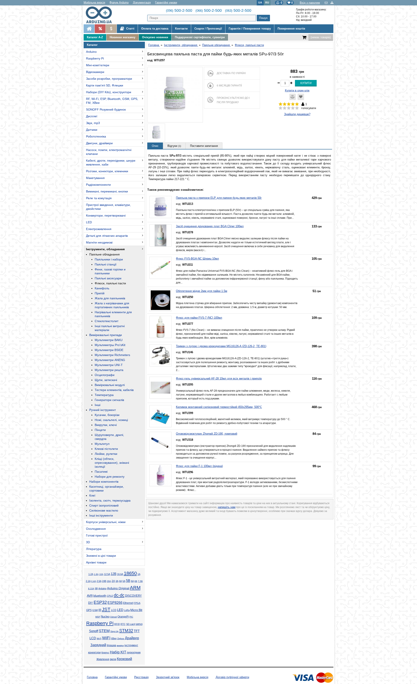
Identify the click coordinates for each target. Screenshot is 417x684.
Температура (104, 395)
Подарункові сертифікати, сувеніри (200, 37)
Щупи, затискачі (106, 380)
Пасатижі (101, 471)
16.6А (120, 574)
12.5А (107, 574)
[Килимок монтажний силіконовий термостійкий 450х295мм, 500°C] (160, 416)
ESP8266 (115, 603)
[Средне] (289, 108)
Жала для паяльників (110, 298)
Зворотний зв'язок (167, 677)
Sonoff (93, 631)
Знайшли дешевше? (297, 114)
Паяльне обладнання (104, 254)
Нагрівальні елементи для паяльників (113, 314)
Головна (92, 677)
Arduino (91, 51)
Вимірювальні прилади (105, 335)
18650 (130, 573)
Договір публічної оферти (232, 677)
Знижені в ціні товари (101, 555)
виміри (120, 645)
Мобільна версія (94, 2)
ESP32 (100, 602)
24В (104, 581)
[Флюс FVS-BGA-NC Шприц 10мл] (160, 268)
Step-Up (114, 631)
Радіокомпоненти (98, 184)
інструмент (131, 645)
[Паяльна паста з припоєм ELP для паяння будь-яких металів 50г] (160, 207)
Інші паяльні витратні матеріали (110, 328)
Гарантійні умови (166, 2)
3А (117, 581)
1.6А (96, 574)
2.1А (88, 581)
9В (96, 588)
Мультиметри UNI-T (109, 365)
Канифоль (102, 288)
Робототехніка (96, 136)
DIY (90, 603)
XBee (114, 638)
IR (99, 610)
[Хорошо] (293, 108)
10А (101, 574)
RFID (117, 624)
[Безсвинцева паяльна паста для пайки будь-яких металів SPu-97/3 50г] (175, 94)
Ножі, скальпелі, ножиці (111, 420)
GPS (89, 610)
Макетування (95, 178)
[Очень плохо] (280, 108)
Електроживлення (98, 229)
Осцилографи (104, 375)
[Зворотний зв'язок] (326, 2)
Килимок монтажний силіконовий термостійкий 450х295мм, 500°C (219, 407)
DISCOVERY (133, 595)
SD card (130, 624)
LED (89, 222)
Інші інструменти (101, 515)
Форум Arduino (119, 2)
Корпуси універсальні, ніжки (106, 522)
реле (113, 659)
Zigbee (120, 638)
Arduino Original (118, 588)
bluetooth (99, 595)
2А (113, 581)
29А (109, 581)
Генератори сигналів (109, 400)
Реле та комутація (99, 198)
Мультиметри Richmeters (112, 355)
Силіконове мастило (103, 510)
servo (139, 624)
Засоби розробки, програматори (109, 78)
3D (88, 542)
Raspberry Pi (95, 58)
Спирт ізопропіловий (104, 505)
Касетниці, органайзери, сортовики (106, 488)
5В (128, 581)
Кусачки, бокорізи (107, 415)
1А (138, 574)
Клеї (92, 495)
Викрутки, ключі (106, 425)
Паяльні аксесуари (108, 278)
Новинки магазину (122, 37)
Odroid (113, 617)
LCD (113, 610)
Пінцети (100, 430)
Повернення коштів (291, 28)
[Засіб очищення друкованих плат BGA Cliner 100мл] (160, 235)
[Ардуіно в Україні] (89, 28)
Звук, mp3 (93, 123)
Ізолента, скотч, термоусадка (110, 500)
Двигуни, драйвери (99, 143)
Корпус (105, 652)
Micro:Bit (136, 610)
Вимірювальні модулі (110, 385)
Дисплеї (91, 116)
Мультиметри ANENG (110, 360)
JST (106, 609)
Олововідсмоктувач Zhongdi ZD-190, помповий (206, 433)
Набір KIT (118, 652)
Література (93, 549)
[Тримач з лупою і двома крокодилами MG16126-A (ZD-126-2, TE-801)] (160, 355)
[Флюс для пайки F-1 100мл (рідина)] (160, 475)
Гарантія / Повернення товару (250, 28)
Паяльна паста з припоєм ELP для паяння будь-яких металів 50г (219, 197)
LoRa (127, 610)
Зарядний (98, 645)
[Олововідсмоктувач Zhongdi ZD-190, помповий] (160, 443)
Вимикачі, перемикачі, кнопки (107, 191)
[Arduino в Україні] (102, 15)
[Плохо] (284, 108)
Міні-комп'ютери (97, 65)
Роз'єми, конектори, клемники (107, 171)
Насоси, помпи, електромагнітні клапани (108, 152)
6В (135, 581)
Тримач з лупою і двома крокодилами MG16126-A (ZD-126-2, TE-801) (221, 346)
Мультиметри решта (109, 370)
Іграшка (111, 645)
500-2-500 (179, 10)
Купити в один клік (297, 90)
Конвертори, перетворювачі (106, 215)
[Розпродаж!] (100, 28)
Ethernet (128, 602)
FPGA (137, 603)
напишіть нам (226, 507)
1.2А (90, 574)
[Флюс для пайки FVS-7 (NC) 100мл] (160, 327)
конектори (94, 652)
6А (132, 581)
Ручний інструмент (102, 410)
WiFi (106, 638)
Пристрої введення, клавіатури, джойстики (108, 206)
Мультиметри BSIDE (109, 350)
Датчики (91, 129)
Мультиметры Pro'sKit (110, 345)
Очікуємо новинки (155, 37)
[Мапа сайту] (332, 2)
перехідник (134, 652)
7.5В (140, 581)
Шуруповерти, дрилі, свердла (109, 437)
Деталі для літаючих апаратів (107, 235)
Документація (142, 2)
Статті (129, 28)
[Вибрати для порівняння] (292, 97)
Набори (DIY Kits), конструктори (108, 92)
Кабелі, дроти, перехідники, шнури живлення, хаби (110, 162)
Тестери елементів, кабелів (114, 390)
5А (123, 581)
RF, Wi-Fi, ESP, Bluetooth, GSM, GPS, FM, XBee (112, 100)
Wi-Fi (99, 638)
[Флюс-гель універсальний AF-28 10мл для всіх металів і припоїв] (160, 388)
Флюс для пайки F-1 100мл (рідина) (199, 466)
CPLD (110, 596)
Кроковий (124, 659)
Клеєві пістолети (106, 448)
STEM (104, 631)
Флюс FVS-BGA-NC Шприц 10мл (197, 258)
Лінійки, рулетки (106, 453)
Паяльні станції (105, 264)
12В (113, 574)
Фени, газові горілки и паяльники (110, 271)
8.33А (91, 588)
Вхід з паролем (310, 2)
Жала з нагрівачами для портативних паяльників (112, 305)
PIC (131, 617)
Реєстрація (141, 677)
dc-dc (119, 595)
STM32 (126, 630)
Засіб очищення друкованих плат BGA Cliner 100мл (210, 226)
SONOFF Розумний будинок (106, 109)
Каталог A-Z (95, 37)
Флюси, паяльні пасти (110, 283)
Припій (99, 293)
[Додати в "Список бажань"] (301, 97)
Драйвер (132, 638)
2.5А (99, 581)
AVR (90, 595)
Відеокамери (95, 72)
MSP (97, 617)
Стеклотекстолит (106, 321)
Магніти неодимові (99, 242)
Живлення (102, 659)
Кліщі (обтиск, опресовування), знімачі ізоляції (112, 462)
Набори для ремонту (109, 476)
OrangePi (123, 616)
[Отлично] (297, 108)
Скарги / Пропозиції (208, 28)
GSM (95, 610)
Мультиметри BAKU (108, 340)
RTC (123, 624)
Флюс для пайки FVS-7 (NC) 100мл (199, 317)
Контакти (181, 28)
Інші (97, 405)
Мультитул (102, 444)
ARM (135, 587)
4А (120, 581)
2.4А (93, 581)
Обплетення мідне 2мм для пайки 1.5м (201, 291)
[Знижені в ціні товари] (111, 28)
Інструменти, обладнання (105, 249)
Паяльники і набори (109, 259)
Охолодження (96, 528)
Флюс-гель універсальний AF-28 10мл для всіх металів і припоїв (219, 378)
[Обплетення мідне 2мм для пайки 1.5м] (160, 300)
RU (267, 2)
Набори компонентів (103, 481)
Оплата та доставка (154, 28)
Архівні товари (96, 562)
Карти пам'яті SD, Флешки (104, 85)
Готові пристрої (97, 535)
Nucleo (105, 616)
